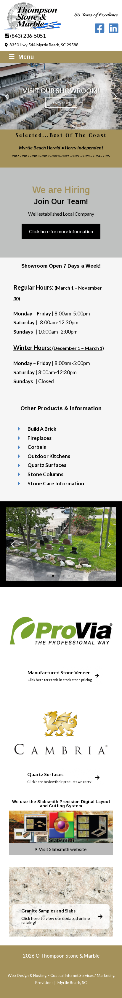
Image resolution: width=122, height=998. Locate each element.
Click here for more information (61, 231)
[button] (6, 96)
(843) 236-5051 (27, 35)
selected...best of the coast (61, 135)
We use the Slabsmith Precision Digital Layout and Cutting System (61, 803)
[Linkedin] (113, 28)
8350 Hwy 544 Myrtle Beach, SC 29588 (43, 44)
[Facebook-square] (99, 28)
